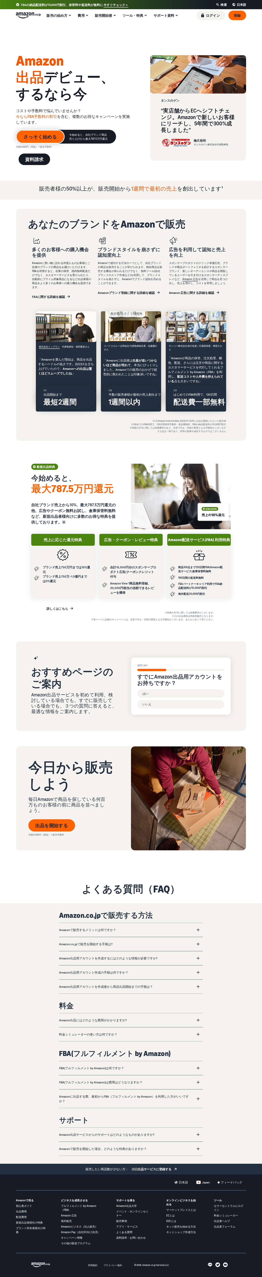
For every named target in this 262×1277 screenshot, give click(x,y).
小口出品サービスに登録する (151, 1169)
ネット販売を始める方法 (181, 1226)
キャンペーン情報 (71, 1237)
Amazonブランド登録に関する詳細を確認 (126, 293)
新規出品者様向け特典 (29, 1222)
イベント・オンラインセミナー (132, 1213)
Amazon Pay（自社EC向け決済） (80, 1232)
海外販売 (66, 1221)
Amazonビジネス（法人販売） (79, 1226)
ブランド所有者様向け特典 (30, 1230)
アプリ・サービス (127, 1226)
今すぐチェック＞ (116, 5)
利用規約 (92, 1265)
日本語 (183, 1182)
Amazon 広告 (190, 279)
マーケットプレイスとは (181, 1209)
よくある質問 (124, 1232)
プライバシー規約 (113, 1265)
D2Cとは (171, 1221)
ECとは (170, 1215)
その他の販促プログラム (76, 1243)
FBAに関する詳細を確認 (48, 297)
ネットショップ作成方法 (181, 1232)
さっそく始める (40, 136)
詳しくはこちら (57, 609)
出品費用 (21, 1211)
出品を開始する (51, 825)
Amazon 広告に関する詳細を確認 (191, 293)
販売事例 (121, 1221)
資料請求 (34, 159)
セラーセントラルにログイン (228, 1207)
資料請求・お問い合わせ (131, 1237)
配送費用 (21, 1217)
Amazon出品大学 (126, 1205)
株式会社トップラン (49, 346)
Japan (206, 1182)
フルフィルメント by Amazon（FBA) (78, 1207)
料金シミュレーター (226, 1215)
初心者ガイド (24, 1205)
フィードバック (231, 1182)
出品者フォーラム (224, 1226)
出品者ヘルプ (222, 1221)
